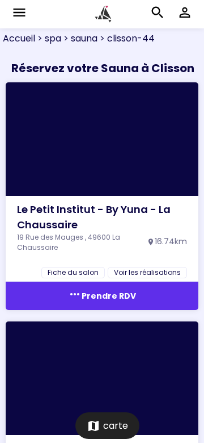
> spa (48, 38)
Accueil (19, 38)
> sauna (79, 38)
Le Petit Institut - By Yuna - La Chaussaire (94, 217)
